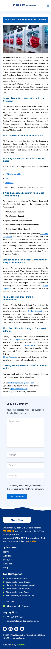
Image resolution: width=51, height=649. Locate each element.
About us (8, 555)
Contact (7, 563)
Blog (5, 567)
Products (8, 559)
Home (6, 551)
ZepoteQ (21, 645)
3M (6, 178)
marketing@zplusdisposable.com (21, 383)
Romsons (9, 183)
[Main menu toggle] (48, 6)
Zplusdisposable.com (18, 389)
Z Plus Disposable (13, 174)
